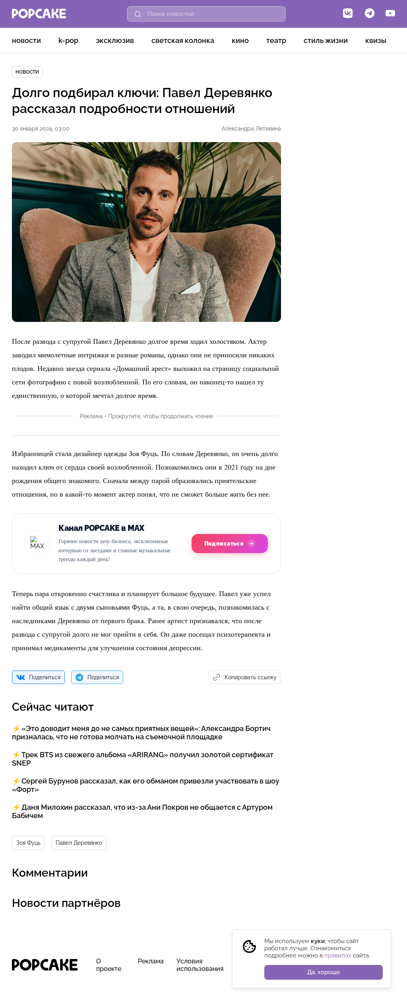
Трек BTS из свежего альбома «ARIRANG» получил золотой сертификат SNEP (142, 758)
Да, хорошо (323, 972)
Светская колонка (182, 40)
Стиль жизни (326, 40)
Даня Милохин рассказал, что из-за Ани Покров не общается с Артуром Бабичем (142, 811)
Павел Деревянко (79, 843)
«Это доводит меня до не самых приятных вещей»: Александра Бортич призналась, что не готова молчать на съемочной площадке (141, 732)
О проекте (108, 965)
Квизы (375, 40)
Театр (276, 40)
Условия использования (199, 965)
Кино (240, 40)
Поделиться (44, 677)
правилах (337, 955)
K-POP (68, 40)
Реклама (151, 961)
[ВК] (348, 14)
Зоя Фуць (28, 843)
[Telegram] (370, 14)
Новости (26, 40)
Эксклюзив (115, 40)
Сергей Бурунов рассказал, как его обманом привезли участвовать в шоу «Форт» (145, 785)
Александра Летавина (251, 128)
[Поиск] (138, 14)
